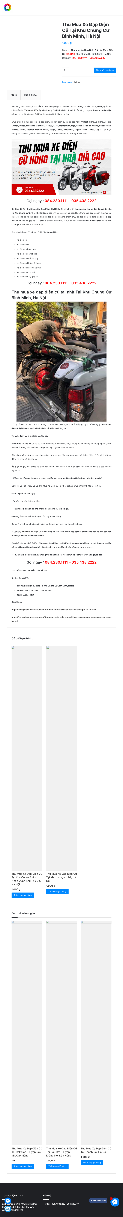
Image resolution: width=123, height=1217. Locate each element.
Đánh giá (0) (30, 94)
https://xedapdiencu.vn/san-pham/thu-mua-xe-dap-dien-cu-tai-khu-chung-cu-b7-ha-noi (54, 609)
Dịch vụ (77, 82)
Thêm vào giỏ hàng (105, 70)
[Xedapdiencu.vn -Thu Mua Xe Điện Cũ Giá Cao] (7, 7)
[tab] (14, 95)
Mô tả (14, 94)
